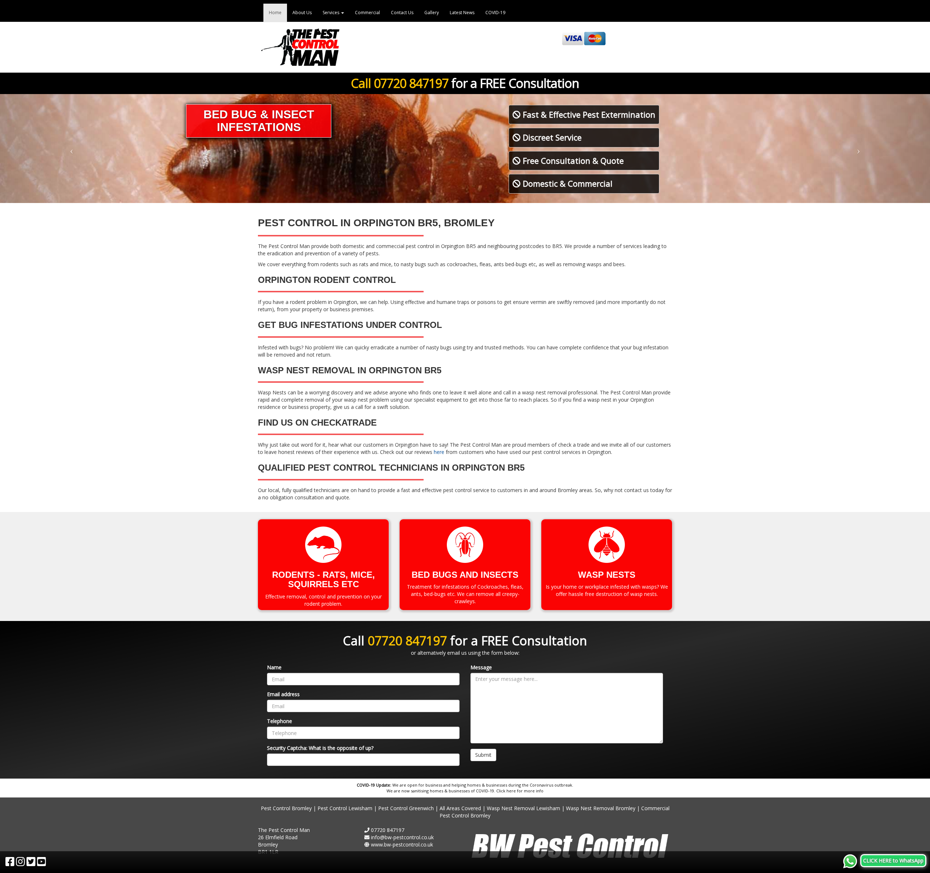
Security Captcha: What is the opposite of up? (320, 747)
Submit (483, 754)
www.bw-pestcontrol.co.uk (402, 844)
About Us (302, 12)
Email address (283, 694)
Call (362, 83)
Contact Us (402, 12)
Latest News (462, 12)
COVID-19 (495, 12)
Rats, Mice (347, 575)
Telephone (279, 721)
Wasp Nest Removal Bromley (600, 808)
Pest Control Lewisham (345, 808)
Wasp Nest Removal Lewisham (523, 808)
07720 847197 (411, 83)
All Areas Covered (460, 808)
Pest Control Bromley (286, 808)
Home (275, 12)
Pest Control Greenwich (406, 808)
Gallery (431, 12)
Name (274, 667)
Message (481, 667)
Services (331, 12)
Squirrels (313, 584)
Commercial (367, 12)
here (439, 451)
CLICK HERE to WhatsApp (893, 860)
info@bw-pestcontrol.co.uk (402, 837)
